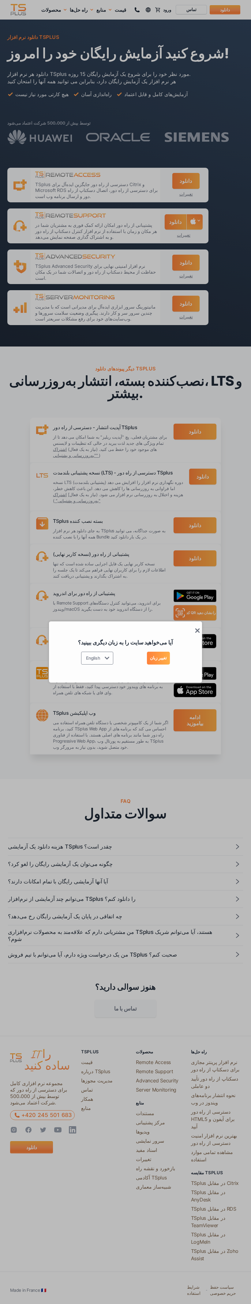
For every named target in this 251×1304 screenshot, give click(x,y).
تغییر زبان (158, 657)
